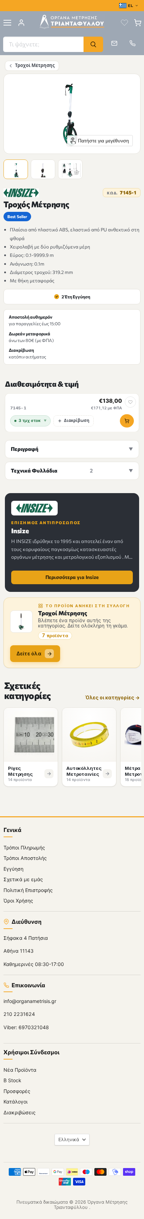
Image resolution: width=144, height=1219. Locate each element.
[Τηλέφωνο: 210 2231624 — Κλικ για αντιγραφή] (132, 43)
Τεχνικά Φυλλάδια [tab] (52, 470)
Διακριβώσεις (19, 1112)
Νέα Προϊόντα (19, 1070)
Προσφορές (16, 1091)
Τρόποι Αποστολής (25, 858)
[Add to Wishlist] (130, 402)
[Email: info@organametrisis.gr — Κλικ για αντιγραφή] (114, 43)
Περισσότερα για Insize (72, 577)
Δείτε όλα (28, 653)
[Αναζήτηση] (93, 44)
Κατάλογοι (15, 1102)
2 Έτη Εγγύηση (72, 296)
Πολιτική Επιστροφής (28, 890)
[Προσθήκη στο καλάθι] (127, 421)
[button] (17, 170)
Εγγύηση (13, 869)
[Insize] (21, 192)
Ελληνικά (68, 1139)
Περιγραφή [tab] (24, 449)
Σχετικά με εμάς (23, 879)
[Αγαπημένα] (124, 22)
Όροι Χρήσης (18, 901)
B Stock (12, 1080)
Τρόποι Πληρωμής (24, 847)
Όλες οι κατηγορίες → (112, 697)
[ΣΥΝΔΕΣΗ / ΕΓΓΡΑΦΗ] (21, 23)
